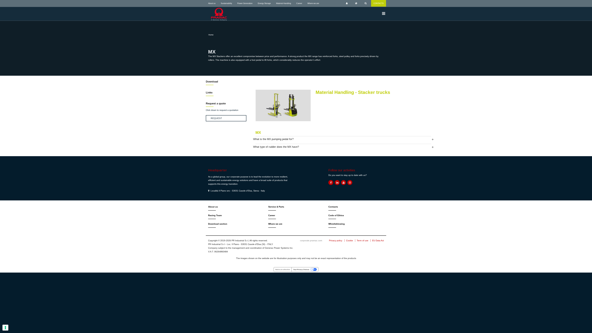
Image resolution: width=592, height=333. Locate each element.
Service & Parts (276, 207)
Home (211, 35)
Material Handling (283, 3)
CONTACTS (379, 3)
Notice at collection (282, 269)
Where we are (313, 3)
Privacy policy (335, 240)
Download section (217, 224)
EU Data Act (378, 240)
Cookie (349, 240)
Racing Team (215, 215)
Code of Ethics (336, 215)
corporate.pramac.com (311, 240)
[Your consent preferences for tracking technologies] (5, 328)
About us (212, 3)
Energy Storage (264, 3)
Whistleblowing (336, 224)
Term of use (362, 240)
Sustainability (226, 3)
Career (299, 3)
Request (216, 118)
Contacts (333, 207)
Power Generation (245, 3)
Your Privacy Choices (301, 269)
